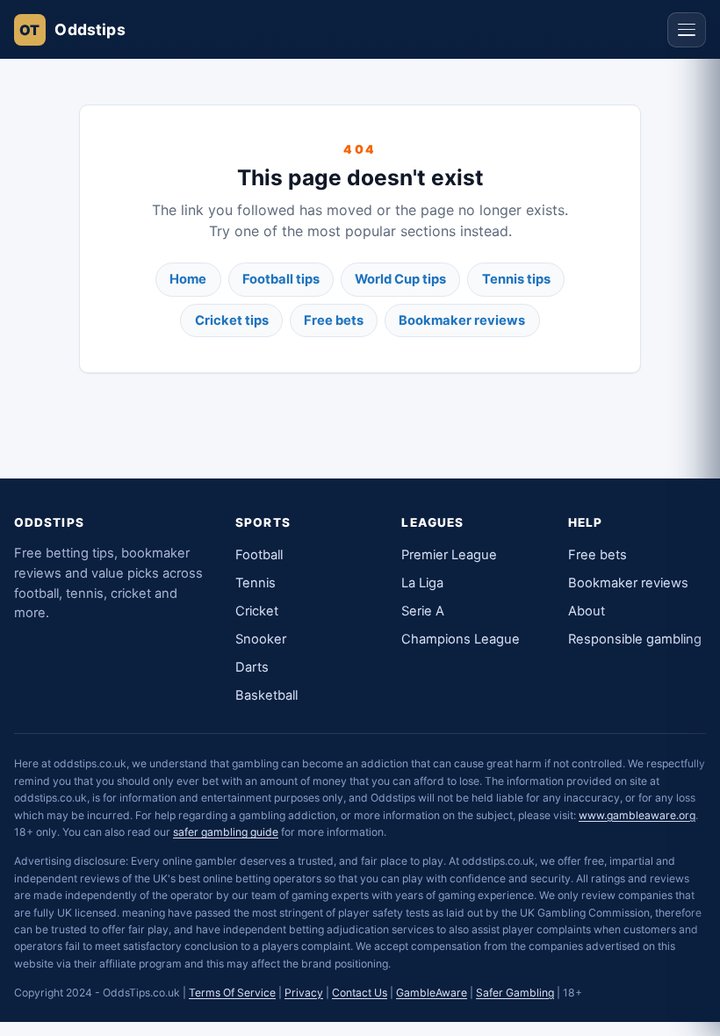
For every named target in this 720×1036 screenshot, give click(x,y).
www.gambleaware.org (637, 815)
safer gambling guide (225, 831)
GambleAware (431, 992)
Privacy (303, 992)
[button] (686, 29)
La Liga (422, 583)
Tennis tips (516, 279)
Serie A (422, 611)
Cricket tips (232, 320)
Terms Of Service (232, 992)
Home (187, 279)
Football (259, 555)
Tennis (255, 583)
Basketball (266, 695)
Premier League (449, 555)
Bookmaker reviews (462, 320)
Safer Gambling (515, 992)
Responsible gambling (635, 639)
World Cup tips (400, 279)
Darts (252, 667)
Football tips (281, 279)
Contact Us (359, 992)
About (586, 611)
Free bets (334, 320)
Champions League (460, 639)
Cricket (256, 611)
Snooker (260, 639)
